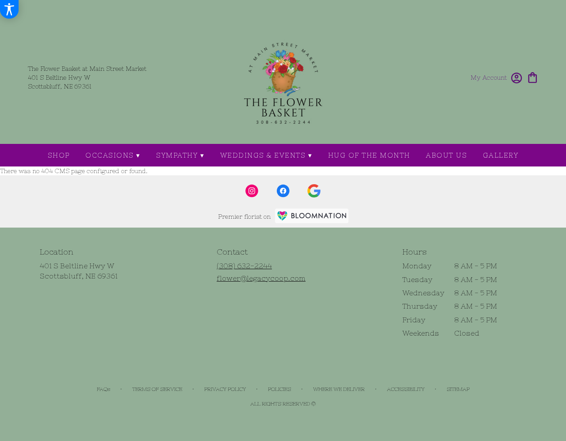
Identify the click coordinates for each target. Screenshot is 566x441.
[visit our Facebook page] (283, 190)
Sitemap (458, 389)
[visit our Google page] (313, 190)
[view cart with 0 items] (532, 76)
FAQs (103, 389)
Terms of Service (157, 389)
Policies (279, 389)
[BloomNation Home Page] (311, 216)
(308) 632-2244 (244, 266)
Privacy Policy (225, 389)
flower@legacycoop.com (261, 278)
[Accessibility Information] (9, 9)
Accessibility (405, 389)
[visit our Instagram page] (252, 190)
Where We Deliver (339, 389)
